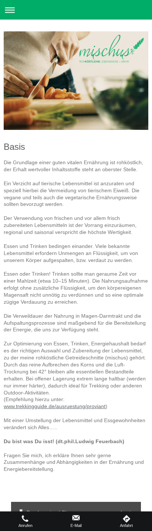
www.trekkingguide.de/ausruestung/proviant (55, 406)
